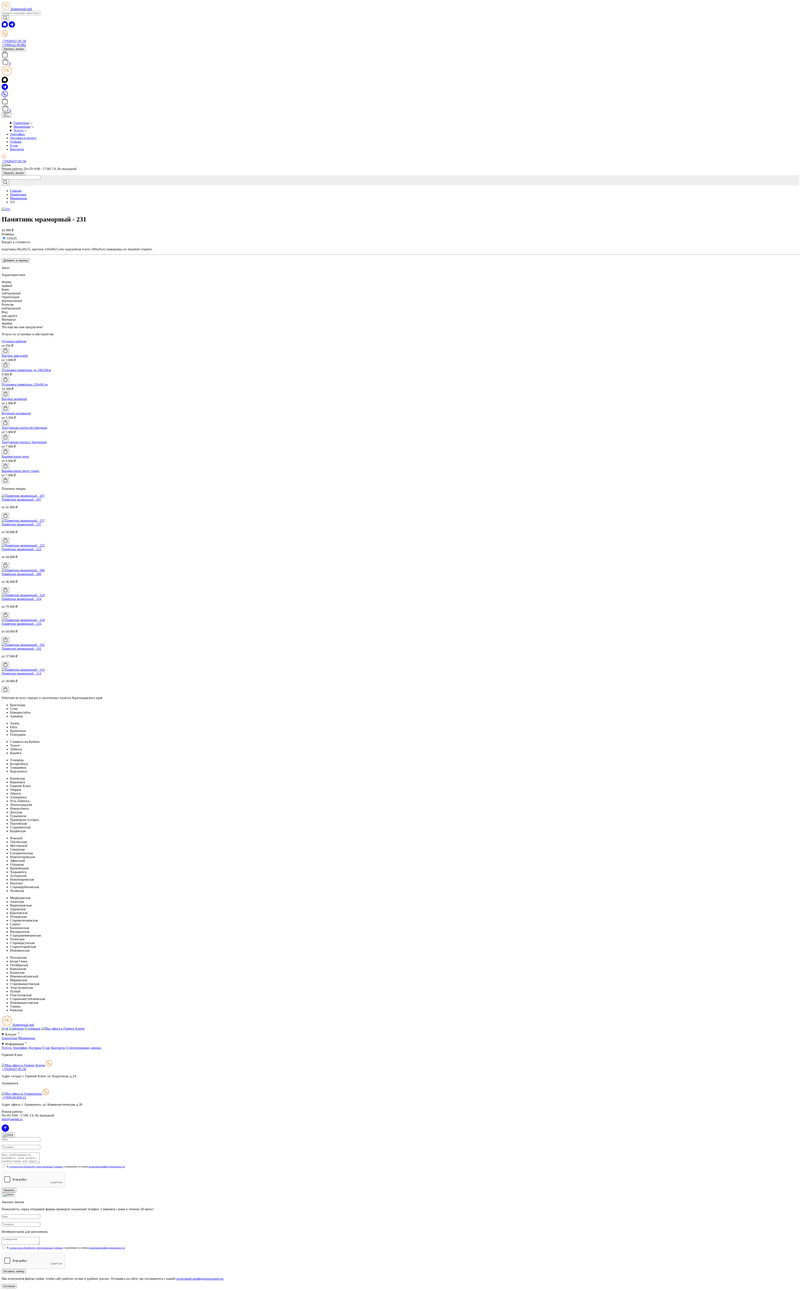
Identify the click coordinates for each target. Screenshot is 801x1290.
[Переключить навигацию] (6, 115)
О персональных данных (83, 1047)
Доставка (34, 1047)
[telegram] (12, 26)
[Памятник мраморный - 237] (23, 520)
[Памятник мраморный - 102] (23, 645)
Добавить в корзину (15, 260)
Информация (15, 1044)
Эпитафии (17, 134)
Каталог (11, 1034)
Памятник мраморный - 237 (21, 524)
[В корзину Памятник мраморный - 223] (5, 565)
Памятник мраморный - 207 (21, 499)
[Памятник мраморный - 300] (23, 570)
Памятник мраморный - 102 (21, 648)
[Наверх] (5, 1130)
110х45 (12, 238)
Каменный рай (21, 9)
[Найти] (5, 18)
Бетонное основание (16, 413)
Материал (9, 319)
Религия (7, 304)
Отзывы (15, 141)
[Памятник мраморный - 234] (23, 620)
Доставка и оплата (23, 138)
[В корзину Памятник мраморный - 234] (5, 640)
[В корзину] (5, 351)
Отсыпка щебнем (14, 341)
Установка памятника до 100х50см (26, 370)
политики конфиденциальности (106, 1166)
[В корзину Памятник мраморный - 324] (5, 615)
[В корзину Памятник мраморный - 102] (5, 665)
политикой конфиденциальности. (200, 1278)
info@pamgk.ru (12, 1119)
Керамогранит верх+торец (20, 471)
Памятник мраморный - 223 (21, 549)
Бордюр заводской (15, 355)
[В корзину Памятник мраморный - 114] (5, 690)
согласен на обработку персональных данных (36, 1166)
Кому (5, 289)
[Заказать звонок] (5, 96)
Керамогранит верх (15, 456)
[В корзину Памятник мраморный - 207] (5, 516)
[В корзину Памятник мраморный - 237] (5, 541)
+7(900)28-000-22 (14, 1097)
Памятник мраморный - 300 (21, 574)
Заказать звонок (13, 49)
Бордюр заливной (14, 399)
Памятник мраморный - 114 (21, 673)
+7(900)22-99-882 (14, 45)
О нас (14, 145)
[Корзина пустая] (5, 56)
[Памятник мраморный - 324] (23, 595)
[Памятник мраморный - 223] (23, 545)
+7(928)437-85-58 (14, 41)
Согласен (9, 1286)
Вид (5, 312)
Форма (6, 282)
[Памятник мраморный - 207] (23, 496)
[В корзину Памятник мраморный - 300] (5, 590)
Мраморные (22, 126)
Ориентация (10, 297)
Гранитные (21, 123)
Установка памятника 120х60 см (25, 384)
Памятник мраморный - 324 (21, 599)
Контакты (17, 149)
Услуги (19, 130)
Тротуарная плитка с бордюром (24, 442)
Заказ (5, 268)
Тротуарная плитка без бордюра (24, 427)
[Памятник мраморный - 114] (23, 669)
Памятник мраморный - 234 (21, 623)
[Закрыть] (8, 1135)
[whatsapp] (5, 26)
